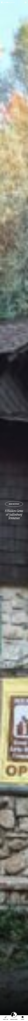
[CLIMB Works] (8, 2)
